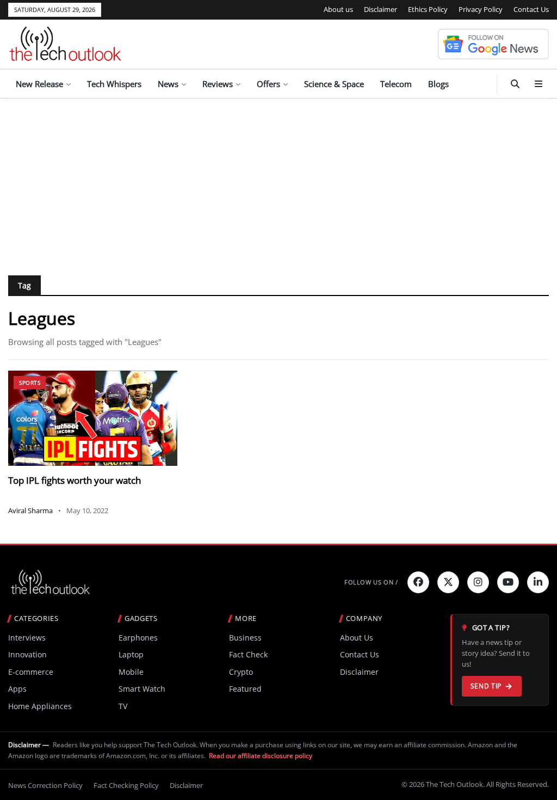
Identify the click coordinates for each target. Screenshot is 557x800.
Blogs (438, 83)
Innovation (27, 654)
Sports (29, 382)
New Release (39, 83)
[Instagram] (478, 582)
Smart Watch (142, 689)
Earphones (138, 637)
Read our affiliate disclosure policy (260, 755)
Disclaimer (380, 9)
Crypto (241, 672)
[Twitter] (448, 582)
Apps (17, 689)
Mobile (131, 672)
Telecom (396, 83)
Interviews (27, 637)
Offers (268, 83)
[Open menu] (538, 83)
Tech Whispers (114, 83)
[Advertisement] (278, 180)
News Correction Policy (45, 785)
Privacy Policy (481, 9)
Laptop (131, 654)
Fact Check (248, 654)
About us (338, 9)
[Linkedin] (538, 582)
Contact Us (531, 9)
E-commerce (30, 672)
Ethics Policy (428, 9)
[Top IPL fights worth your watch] (92, 418)
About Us (356, 637)
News (168, 83)
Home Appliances (40, 706)
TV (123, 706)
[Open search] (515, 83)
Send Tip (486, 686)
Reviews (217, 83)
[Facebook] (418, 582)
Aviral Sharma (30, 510)
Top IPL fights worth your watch (74, 480)
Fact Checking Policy (126, 785)
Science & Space (334, 83)
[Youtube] (508, 582)
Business (245, 637)
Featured (245, 689)
